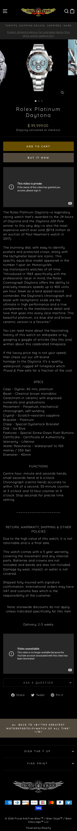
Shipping (22, 130)
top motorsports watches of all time (31, 269)
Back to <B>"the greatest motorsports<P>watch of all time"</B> (38, 728)
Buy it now (38, 157)
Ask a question (38, 682)
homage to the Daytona (22, 361)
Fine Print (37, 763)
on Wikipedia (47, 335)
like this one (61, 339)
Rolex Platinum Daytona (29, 212)
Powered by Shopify (38, 827)
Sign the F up (37, 751)
